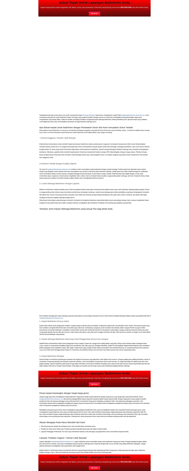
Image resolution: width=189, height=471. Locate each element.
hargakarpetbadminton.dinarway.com (133, 115)
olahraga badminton (89, 115)
